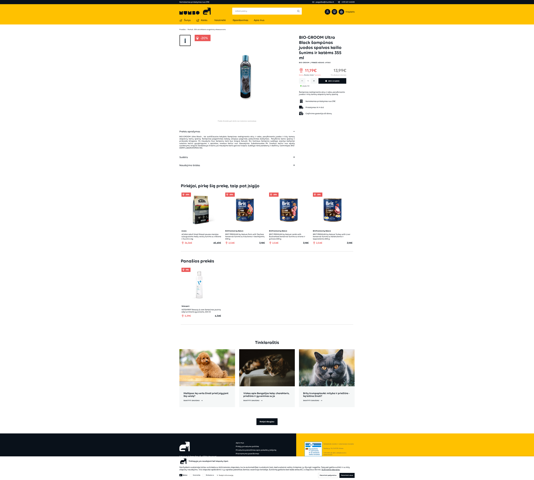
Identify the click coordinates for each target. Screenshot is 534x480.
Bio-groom (304, 63)
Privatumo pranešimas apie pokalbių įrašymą (256, 450)
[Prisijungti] (327, 12)
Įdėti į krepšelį (333, 81)
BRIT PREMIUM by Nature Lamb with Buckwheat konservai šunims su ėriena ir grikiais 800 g (287, 236)
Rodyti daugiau (267, 421)
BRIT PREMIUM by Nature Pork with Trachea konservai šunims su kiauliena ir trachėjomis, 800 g (245, 236)
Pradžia (182, 29)
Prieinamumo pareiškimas (247, 453)
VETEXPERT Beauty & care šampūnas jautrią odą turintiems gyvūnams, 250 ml (201, 310)
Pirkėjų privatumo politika (247, 446)
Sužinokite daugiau (331, 469)
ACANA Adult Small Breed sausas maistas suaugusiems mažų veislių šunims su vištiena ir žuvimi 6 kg (201, 236)
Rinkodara (210, 475)
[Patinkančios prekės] (334, 12)
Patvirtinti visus (347, 475)
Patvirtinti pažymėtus (328, 475)
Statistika (196, 475)
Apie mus (240, 443)
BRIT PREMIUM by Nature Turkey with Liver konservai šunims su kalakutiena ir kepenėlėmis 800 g (331, 236)
